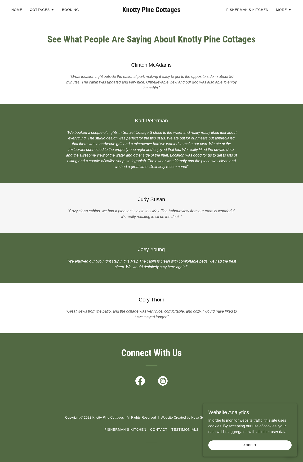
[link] (151, 11)
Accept (249, 445)
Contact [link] (159, 429)
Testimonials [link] (185, 429)
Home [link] (16, 10)
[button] (42, 10)
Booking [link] (70, 10)
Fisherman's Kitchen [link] (247, 10)
